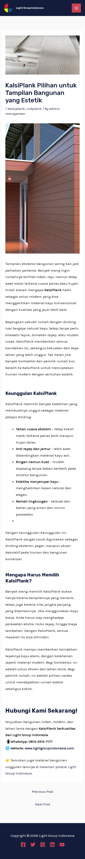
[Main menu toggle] (76, 8)
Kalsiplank (16, 109)
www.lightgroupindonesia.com (49, 748)
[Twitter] (32, 844)
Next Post (42, 804)
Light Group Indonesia (30, 8)
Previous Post (42, 791)
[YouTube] (62, 844)
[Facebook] (23, 844)
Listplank (34, 109)
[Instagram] (42, 844)
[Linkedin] (52, 844)
